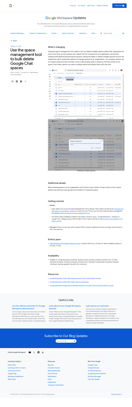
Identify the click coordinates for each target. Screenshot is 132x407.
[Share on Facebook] (21, 81)
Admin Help (12, 365)
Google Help (12, 374)
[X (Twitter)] (34, 352)
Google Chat (25, 72)
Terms (52, 394)
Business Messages (94, 376)
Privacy (48, 394)
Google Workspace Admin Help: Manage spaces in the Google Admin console (75, 278)
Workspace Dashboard (15, 376)
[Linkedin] (38, 352)
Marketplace (52, 376)
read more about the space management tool (75, 213)
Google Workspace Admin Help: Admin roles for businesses (69, 282)
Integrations (52, 382)
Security (50, 365)
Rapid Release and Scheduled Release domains (65, 243)
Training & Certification (56, 385)
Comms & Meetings (17, 33)
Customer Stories (54, 368)
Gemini (54, 33)
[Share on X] (25, 81)
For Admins (81, 6)
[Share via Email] (12, 81)
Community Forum (14, 371)
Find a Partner (52, 374)
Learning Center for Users (17, 368)
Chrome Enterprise (94, 371)
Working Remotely (54, 371)
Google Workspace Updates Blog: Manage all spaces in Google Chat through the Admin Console (81, 285)
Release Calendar (102, 6)
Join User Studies (94, 379)
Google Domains (93, 368)
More (94, 33)
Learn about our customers (97, 306)
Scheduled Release (15, 74)
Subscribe (119, 6)
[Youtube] (30, 352)
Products (73, 6)
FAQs (49, 379)
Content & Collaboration (38, 33)
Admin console (15, 72)
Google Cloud (92, 365)
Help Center (91, 6)
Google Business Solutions (97, 374)
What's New (12, 379)
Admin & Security (68, 33)
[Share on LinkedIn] (17, 81)
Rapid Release (34, 72)
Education (83, 33)
